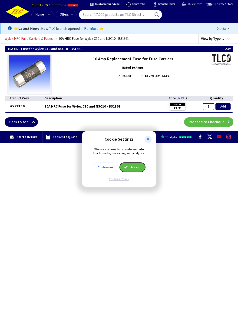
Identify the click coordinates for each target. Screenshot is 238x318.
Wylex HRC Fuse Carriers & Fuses (29, 38)
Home (39, 14)
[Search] (157, 14)
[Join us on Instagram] (228, 137)
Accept (135, 167)
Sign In (186, 13)
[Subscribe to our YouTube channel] (219, 137)
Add (223, 106)
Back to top (19, 122)
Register (183, 16)
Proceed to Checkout (206, 122)
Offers (64, 14)
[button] (148, 139)
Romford (91, 28)
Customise (105, 167)
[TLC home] (17, 11)
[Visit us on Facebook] (200, 137)
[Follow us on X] (209, 137)
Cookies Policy (119, 179)
